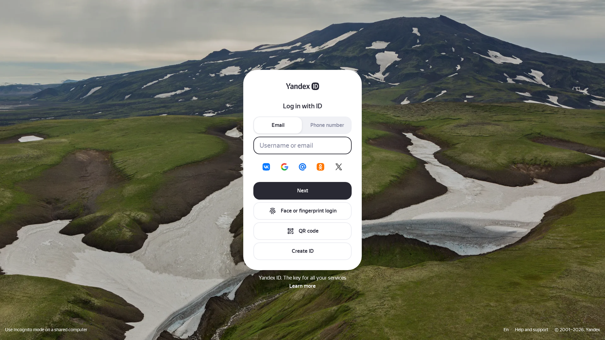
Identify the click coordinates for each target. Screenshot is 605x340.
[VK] (266, 167)
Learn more (302, 286)
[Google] (284, 167)
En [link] (506, 329)
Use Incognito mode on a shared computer (46, 329)
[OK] (320, 167)
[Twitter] (339, 167)
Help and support (531, 329)
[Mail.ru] (302, 167)
